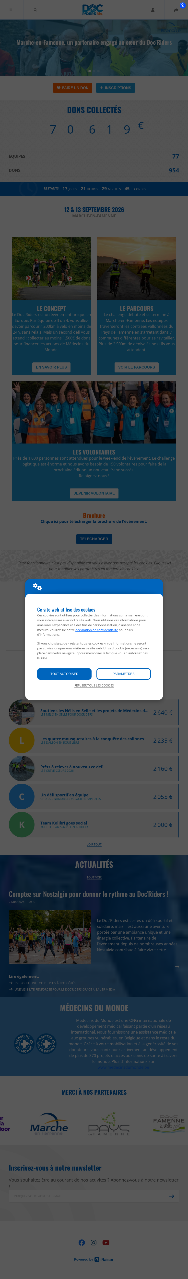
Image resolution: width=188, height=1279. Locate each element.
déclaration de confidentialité (96, 630)
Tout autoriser (64, 674)
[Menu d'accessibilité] (183, 5)
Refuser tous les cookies (94, 685)
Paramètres (124, 674)
